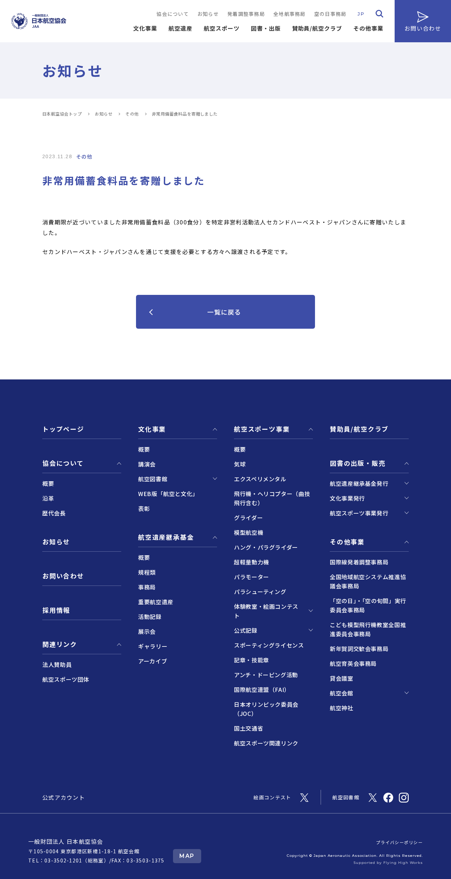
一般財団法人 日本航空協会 (65, 841)
